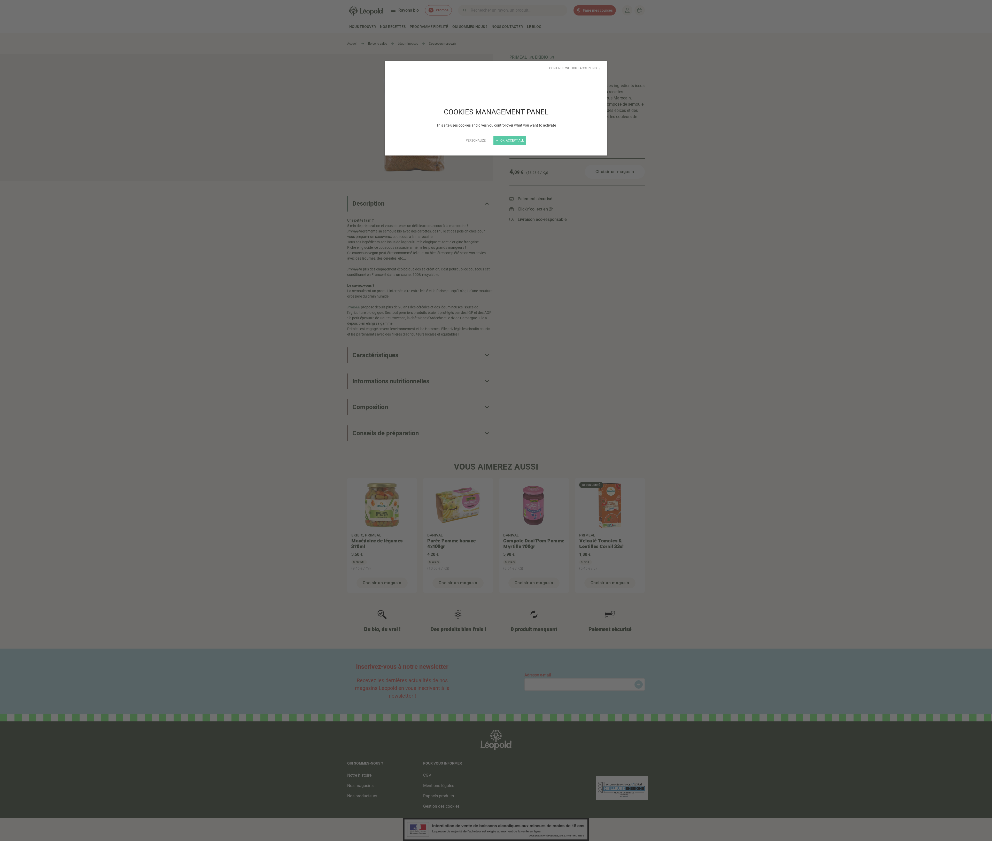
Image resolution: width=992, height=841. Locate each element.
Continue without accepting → (575, 68)
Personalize (476, 140)
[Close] (496, 420)
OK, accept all (512, 140)
